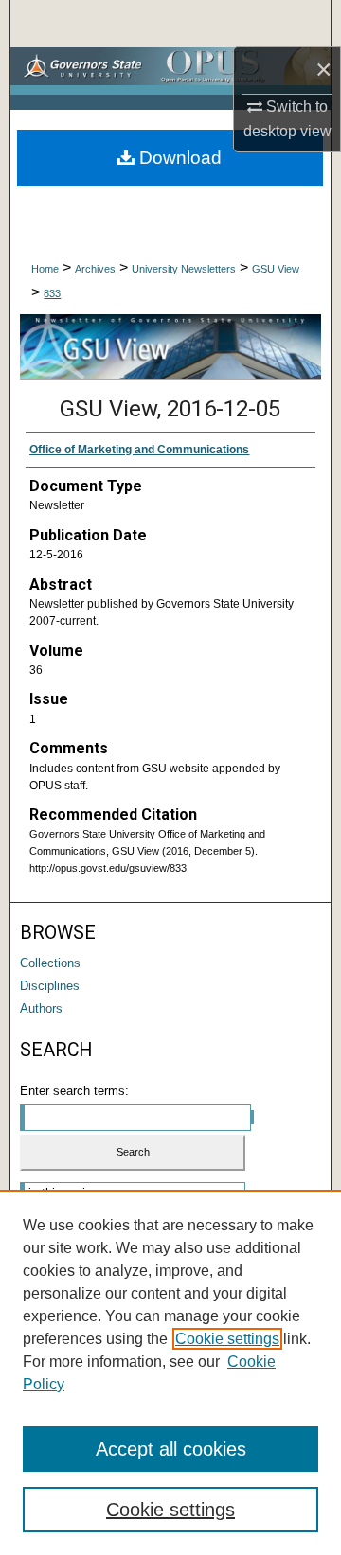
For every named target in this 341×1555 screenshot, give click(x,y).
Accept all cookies (171, 1449)
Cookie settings (227, 1339)
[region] (170, 1372)
